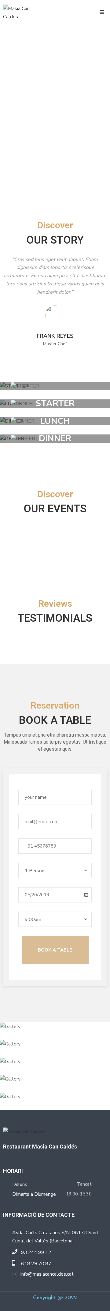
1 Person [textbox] (34, 870)
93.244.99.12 (36, 1252)
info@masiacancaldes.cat (47, 1274)
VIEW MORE (52, 386)
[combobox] (55, 870)
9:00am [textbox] (33, 919)
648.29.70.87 (36, 1263)
